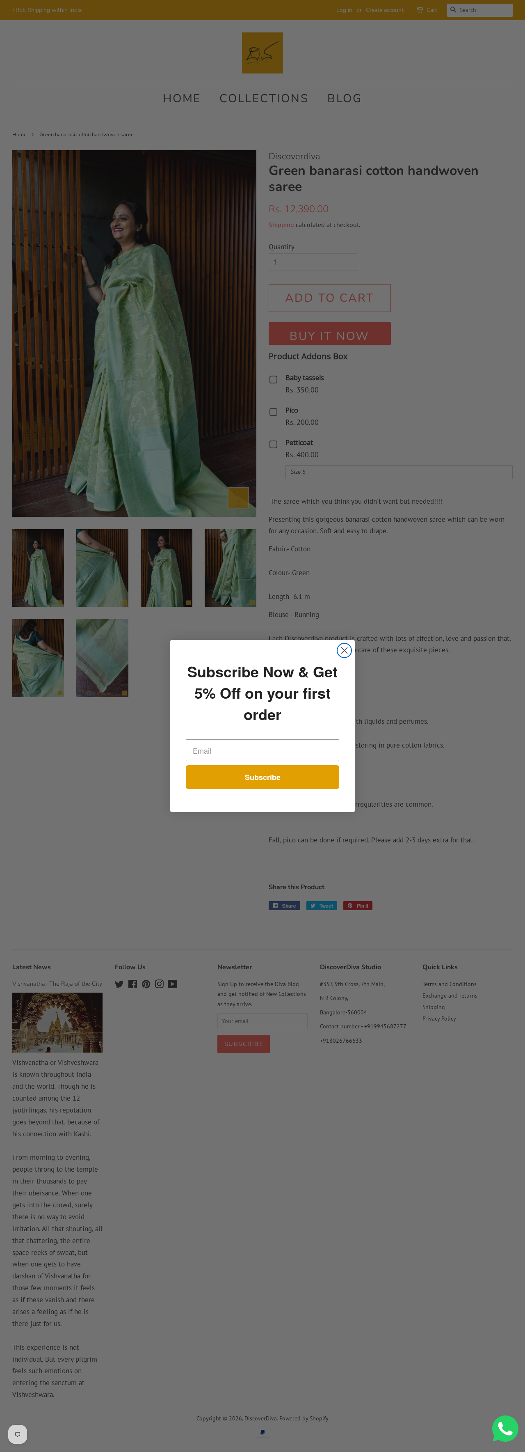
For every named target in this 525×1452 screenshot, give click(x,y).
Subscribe (263, 777)
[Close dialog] (344, 650)
